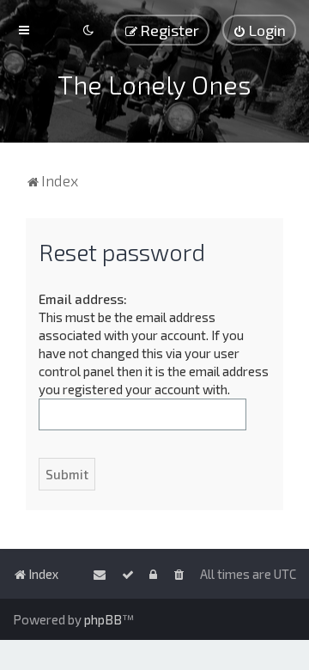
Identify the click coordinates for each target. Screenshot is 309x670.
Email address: (83, 299)
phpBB (103, 619)
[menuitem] (259, 30)
